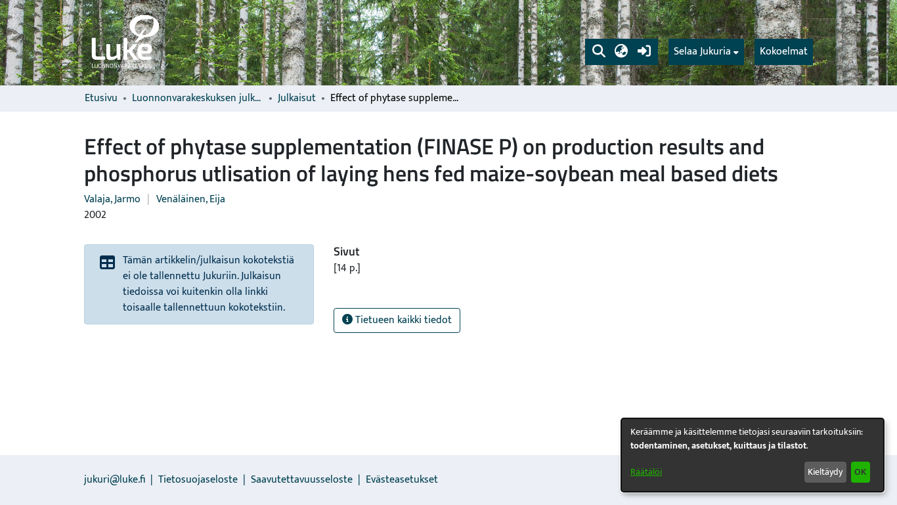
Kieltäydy (825, 471)
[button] (598, 52)
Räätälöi (646, 472)
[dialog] (752, 455)
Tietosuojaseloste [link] (198, 480)
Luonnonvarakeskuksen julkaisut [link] (197, 98)
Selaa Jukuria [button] (702, 52)
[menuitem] (706, 52)
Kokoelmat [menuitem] (784, 51)
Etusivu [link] (101, 98)
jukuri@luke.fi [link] (114, 480)
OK (860, 471)
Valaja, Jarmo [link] (112, 199)
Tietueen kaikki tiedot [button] (402, 320)
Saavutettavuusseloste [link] (302, 480)
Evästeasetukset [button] (402, 480)
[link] (124, 43)
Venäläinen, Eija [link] (190, 199)
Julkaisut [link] (297, 98)
